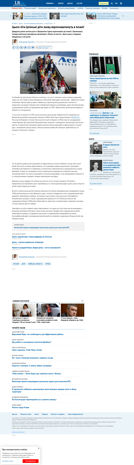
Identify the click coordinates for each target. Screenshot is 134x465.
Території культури (92, 8)
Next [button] (123, 15)
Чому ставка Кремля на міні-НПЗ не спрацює (104, 79)
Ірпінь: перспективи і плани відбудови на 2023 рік (32, 237)
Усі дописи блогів (96, 183)
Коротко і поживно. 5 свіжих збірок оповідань (32, 365)
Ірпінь (47, 264)
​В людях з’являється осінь (111, 146)
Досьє (70, 3)
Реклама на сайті (25, 414)
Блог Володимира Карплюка (33, 23)
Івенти (37, 414)
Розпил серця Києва (20, 407)
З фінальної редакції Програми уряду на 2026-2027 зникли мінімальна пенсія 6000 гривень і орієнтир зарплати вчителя (35, 18)
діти (23, 264)
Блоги (60, 3)
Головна (14, 23)
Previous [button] (11, 15)
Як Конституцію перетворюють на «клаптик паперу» (34, 399)
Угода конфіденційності (75, 414)
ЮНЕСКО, (75, 117)
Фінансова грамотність (47, 8)
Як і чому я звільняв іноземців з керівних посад (32, 358)
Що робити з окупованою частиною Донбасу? (31, 342)
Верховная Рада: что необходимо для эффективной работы (37, 334)
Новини (49, 3)
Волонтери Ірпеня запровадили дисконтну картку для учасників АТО (41, 227)
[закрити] (38, 448)
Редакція (45, 414)
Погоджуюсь (30, 461)
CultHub (80, 8)
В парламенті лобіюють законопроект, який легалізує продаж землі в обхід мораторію (44, 390)
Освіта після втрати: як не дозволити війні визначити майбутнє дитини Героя (112, 166)
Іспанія (16, 264)
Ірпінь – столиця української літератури (27, 242)
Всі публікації (94, 133)
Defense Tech (17, 8)
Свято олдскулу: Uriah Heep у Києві (27, 350)
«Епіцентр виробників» (66, 8)
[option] (30, 15)
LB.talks (104, 8)
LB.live (79, 3)
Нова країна (114, 8)
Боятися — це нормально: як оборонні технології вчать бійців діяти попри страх (104, 115)
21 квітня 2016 (48, 23)
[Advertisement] (48, 148)
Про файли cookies (7, 461)
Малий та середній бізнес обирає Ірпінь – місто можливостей (36, 247)
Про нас (14, 414)
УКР (116, 3)
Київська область (35, 264)
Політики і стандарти (58, 414)
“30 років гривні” (30, 8)
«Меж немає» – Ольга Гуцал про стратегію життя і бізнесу (36, 373)
